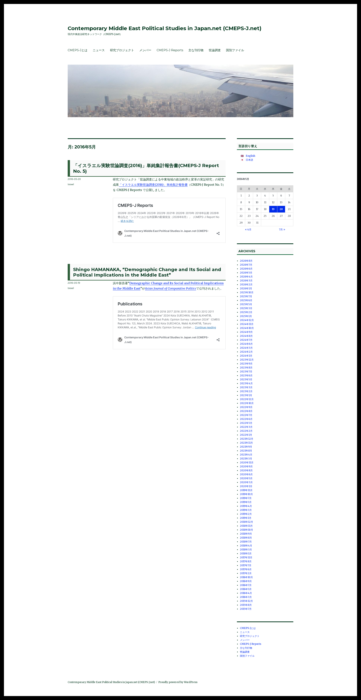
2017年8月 (246, 561)
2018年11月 (246, 525)
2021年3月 (246, 458)
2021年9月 (246, 446)
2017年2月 (246, 573)
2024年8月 (246, 336)
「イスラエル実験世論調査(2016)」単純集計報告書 (153, 184)
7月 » (282, 229)
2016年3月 (246, 597)
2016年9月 (246, 581)
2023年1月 (246, 395)
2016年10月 (246, 577)
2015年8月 (246, 605)
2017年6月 (246, 569)
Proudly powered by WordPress (177, 682)
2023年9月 (246, 363)
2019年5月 (246, 502)
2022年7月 (246, 415)
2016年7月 (246, 585)
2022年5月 (246, 423)
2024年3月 (246, 347)
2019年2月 (246, 514)
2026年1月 (246, 288)
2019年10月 (246, 494)
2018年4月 (246, 545)
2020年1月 (246, 486)
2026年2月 (246, 284)
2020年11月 (246, 462)
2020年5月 (246, 478)
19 (273, 209)
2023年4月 (246, 383)
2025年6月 (246, 300)
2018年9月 (246, 533)
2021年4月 (246, 454)
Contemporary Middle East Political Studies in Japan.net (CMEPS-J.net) (164, 28)
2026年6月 (246, 268)
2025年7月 (246, 296)
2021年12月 (246, 438)
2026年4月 (246, 276)
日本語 (249, 159)
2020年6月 (246, 474)
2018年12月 (246, 521)
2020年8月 (246, 470)
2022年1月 (246, 434)
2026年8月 (246, 260)
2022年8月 (246, 411)
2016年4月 (246, 593)
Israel (71, 184)
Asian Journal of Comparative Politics (170, 288)
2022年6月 (246, 419)
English (250, 155)
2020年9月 (246, 466)
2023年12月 (247, 359)
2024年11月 (246, 324)
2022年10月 (247, 403)
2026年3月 (246, 280)
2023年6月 (246, 375)
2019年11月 (246, 490)
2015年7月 (246, 609)
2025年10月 (246, 292)
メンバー (145, 50)
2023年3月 (246, 387)
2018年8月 (246, 537)
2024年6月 (246, 343)
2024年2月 (246, 351)
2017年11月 (246, 557)
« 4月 (248, 229)
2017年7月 (245, 565)
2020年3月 (246, 482)
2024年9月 (246, 332)
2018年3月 (246, 549)
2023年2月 (246, 391)
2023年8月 (246, 367)
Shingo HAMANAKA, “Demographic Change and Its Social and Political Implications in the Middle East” (147, 272)
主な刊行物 (195, 50)
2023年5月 (246, 379)
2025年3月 (246, 308)
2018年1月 (246, 553)
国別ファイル (235, 50)
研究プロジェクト (122, 50)
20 (281, 209)
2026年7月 (246, 264)
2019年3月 (246, 510)
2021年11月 (246, 442)
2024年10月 (247, 328)
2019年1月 (245, 518)
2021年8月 (246, 450)
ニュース (99, 50)
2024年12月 (247, 320)
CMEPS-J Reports (170, 50)
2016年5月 (246, 589)
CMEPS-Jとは (77, 50)
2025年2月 (246, 312)
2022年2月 (246, 431)
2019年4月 (246, 506)
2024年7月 (246, 340)
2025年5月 (246, 304)
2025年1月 (246, 316)
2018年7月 (246, 541)
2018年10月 (246, 529)
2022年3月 (246, 427)
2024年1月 (246, 355)
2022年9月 (246, 407)
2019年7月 (246, 498)
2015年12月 (246, 601)
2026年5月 (246, 272)
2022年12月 (247, 399)
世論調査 (215, 50)
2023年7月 (246, 371)
